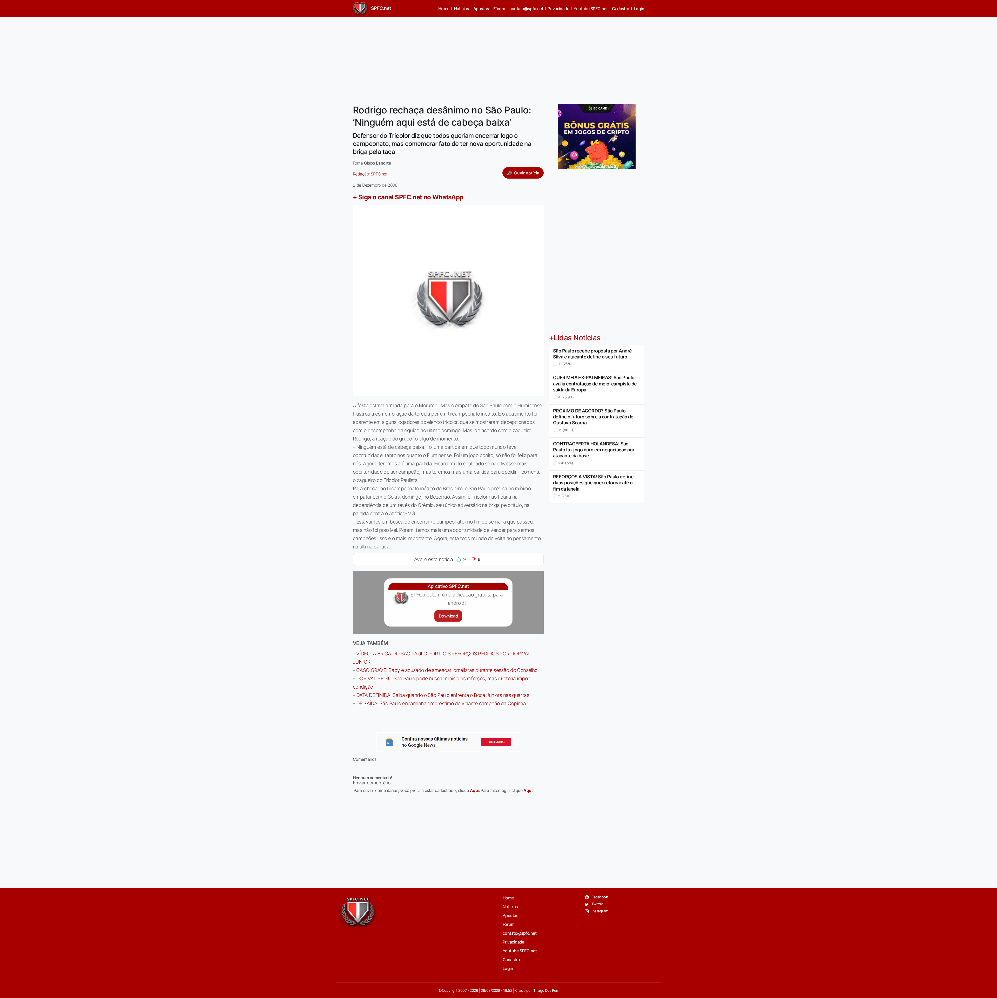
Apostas (481, 8)
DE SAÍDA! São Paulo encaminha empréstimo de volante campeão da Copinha (441, 703)
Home (443, 8)
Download (448, 616)
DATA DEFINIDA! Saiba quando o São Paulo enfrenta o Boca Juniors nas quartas (442, 695)
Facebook (599, 897)
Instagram (599, 911)
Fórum (499, 8)
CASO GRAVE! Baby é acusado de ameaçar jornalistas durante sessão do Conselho (446, 670)
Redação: (370, 173)
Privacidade (558, 8)
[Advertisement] (498, 57)
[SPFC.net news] (448, 742)
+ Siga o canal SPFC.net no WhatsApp (408, 197)
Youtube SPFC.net (591, 8)
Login (639, 8)
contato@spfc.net (526, 8)
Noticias (461, 8)
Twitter (597, 904)
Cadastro (620, 8)
